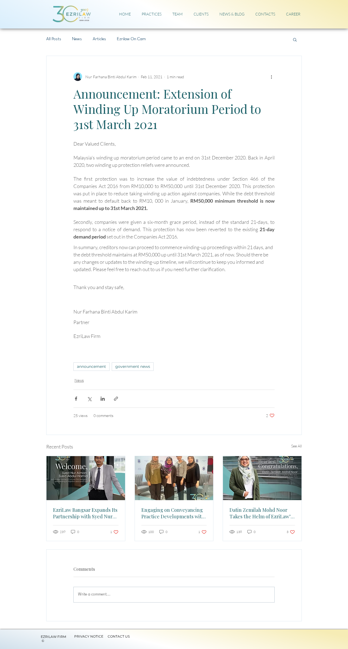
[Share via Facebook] (76, 398)
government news (132, 366)
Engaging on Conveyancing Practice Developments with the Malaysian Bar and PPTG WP (173, 513)
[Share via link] (116, 398)
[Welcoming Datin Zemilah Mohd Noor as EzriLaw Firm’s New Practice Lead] (262, 478)
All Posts (53, 39)
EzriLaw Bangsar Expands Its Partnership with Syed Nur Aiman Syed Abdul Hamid (85, 513)
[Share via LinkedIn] (102, 398)
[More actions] (271, 76)
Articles (99, 39)
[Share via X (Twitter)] (89, 398)
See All (296, 446)
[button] (294, 39)
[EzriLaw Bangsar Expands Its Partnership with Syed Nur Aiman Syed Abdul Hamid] (85, 478)
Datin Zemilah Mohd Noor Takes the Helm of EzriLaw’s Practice (261, 513)
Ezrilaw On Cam (131, 39)
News (77, 39)
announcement (91, 366)
